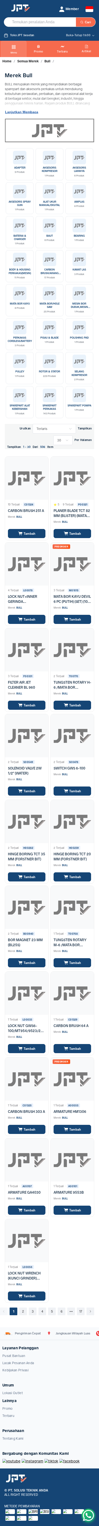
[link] (7, 61)
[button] (69, 9)
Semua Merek (28, 61)
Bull (47, 61)
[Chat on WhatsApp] (88, 1515)
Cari (88, 22)
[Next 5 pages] (71, 1311)
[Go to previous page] (4, 1311)
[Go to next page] (90, 1311)
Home (7, 61)
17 (80, 1311)
